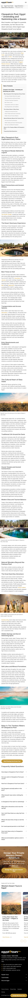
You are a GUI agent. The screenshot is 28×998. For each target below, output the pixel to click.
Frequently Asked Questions (10, 131)
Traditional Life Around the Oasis (11, 111)
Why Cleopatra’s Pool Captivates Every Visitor (14, 93)
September (11, 285)
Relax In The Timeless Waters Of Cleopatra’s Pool (14, 128)
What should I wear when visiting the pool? (12, 795)
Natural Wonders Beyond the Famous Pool (14, 118)
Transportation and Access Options (12, 104)
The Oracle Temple (6, 214)
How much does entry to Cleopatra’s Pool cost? (12, 832)
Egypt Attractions (19, 6)
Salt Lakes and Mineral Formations (11, 124)
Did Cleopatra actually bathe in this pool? (11, 789)
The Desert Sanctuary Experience (11, 100)
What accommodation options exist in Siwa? (12, 838)
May (2, 285)
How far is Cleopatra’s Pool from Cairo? (12, 783)
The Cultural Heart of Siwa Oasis (11, 109)
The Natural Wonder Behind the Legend (12, 96)
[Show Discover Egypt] (18, 980)
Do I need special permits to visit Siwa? (12, 826)
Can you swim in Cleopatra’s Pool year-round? (12, 777)
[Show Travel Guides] (18, 977)
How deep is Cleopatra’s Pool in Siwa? (12, 772)
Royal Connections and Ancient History (12, 98)
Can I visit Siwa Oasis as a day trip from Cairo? (12, 814)
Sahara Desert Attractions (7, 7)
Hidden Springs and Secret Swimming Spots (13, 122)
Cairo (10, 56)
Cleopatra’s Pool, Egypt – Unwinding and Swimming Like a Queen (12, 90)
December (17, 278)
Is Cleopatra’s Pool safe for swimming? (12, 801)
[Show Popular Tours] (18, 975)
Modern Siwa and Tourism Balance (11, 115)
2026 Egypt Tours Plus (6, 995)
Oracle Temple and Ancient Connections (12, 113)
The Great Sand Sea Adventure (11, 120)
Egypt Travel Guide (8, 6)
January (3, 280)
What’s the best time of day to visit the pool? (12, 820)
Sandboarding (5, 620)
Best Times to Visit (8, 102)
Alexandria (4, 312)
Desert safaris (22, 587)
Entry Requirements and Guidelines (12, 106)
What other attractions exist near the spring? (12, 807)
